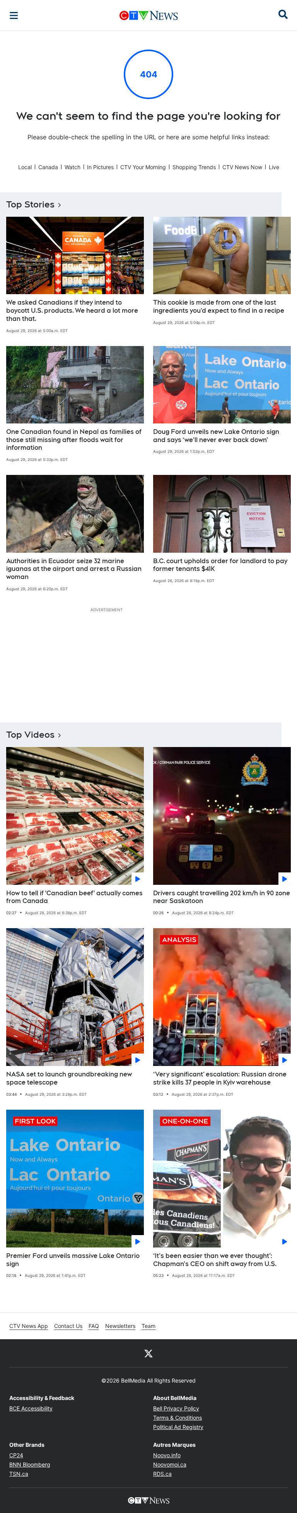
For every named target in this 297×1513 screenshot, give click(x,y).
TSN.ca (18, 1473)
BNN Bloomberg (29, 1464)
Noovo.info (167, 1455)
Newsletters (120, 1326)
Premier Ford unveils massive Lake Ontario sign (73, 1260)
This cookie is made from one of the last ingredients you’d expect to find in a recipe (218, 306)
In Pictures (100, 167)
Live (274, 167)
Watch (72, 167)
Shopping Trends (194, 167)
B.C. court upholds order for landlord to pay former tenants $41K (220, 565)
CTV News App (28, 1326)
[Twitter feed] (148, 1353)
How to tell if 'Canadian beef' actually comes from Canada (74, 897)
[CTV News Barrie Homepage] (148, 15)
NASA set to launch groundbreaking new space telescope (69, 1078)
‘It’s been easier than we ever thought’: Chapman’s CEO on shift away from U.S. (215, 1260)
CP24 (16, 1455)
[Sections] (14, 15)
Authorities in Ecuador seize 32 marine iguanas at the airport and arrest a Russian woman (74, 569)
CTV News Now (242, 167)
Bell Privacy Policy (176, 1408)
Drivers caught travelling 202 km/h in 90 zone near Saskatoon (221, 897)
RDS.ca (162, 1473)
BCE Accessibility (31, 1408)
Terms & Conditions (177, 1417)
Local (25, 167)
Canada (48, 167)
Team (148, 1326)
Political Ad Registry (178, 1427)
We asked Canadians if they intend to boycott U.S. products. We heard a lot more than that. (72, 310)
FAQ (94, 1326)
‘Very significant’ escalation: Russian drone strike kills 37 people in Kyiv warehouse (220, 1078)
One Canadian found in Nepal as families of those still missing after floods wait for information (74, 440)
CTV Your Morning (143, 167)
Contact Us (68, 1326)
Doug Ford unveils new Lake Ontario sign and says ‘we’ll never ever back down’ (216, 436)
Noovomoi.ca (169, 1464)
